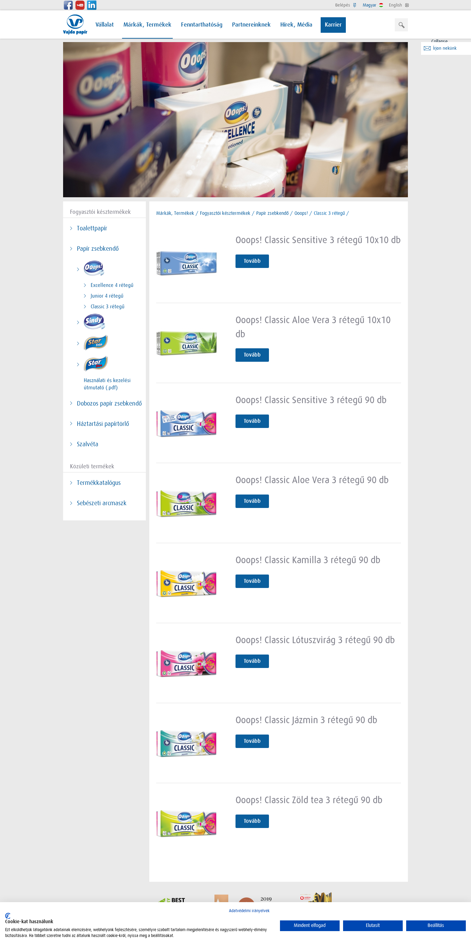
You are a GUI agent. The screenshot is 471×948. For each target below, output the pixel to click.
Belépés (343, 5)
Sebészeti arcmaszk (102, 503)
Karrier (333, 25)
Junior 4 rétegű (107, 296)
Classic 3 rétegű (107, 306)
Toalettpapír (92, 228)
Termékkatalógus (99, 482)
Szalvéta (87, 444)
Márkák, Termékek (147, 25)
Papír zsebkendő (98, 248)
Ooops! (301, 213)
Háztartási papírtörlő (103, 423)
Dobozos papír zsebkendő (109, 403)
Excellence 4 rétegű (112, 285)
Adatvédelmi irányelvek (249, 910)
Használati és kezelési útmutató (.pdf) (107, 384)
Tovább (252, 261)
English (396, 5)
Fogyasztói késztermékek (225, 213)
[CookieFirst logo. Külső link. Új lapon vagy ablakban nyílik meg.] (7, 916)
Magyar (370, 5)
